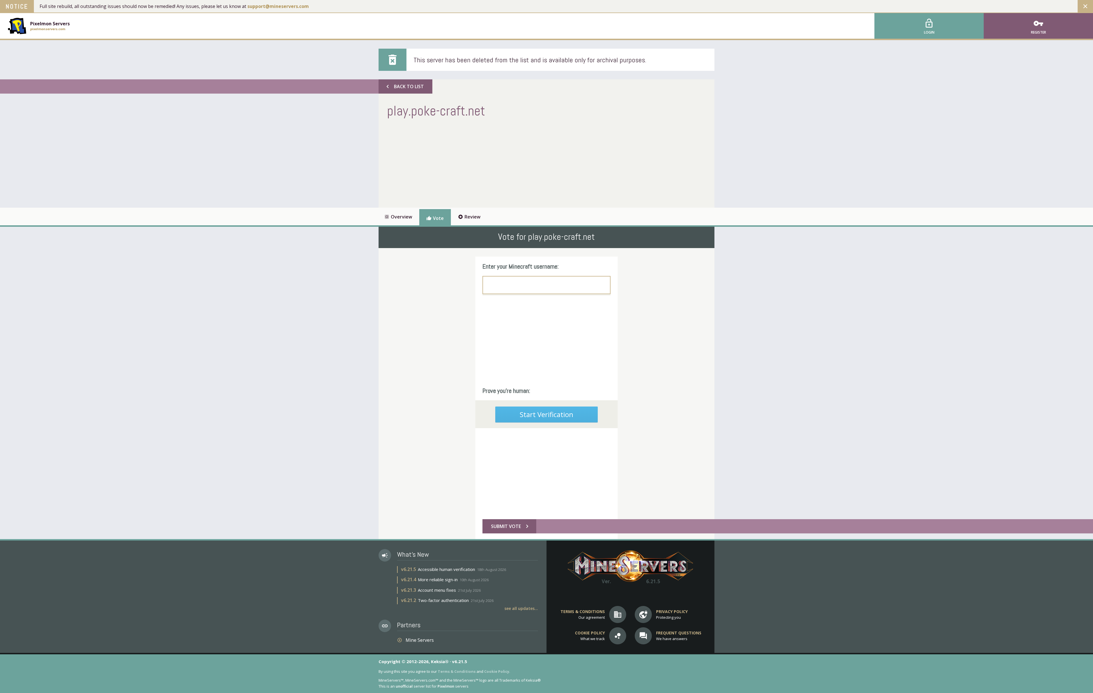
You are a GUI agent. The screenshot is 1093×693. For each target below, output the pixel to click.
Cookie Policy (496, 671)
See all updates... (521, 608)
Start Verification (546, 414)
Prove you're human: (506, 391)
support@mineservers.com (278, 6)
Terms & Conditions (457, 671)
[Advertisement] (490, 162)
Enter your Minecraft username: (520, 266)
